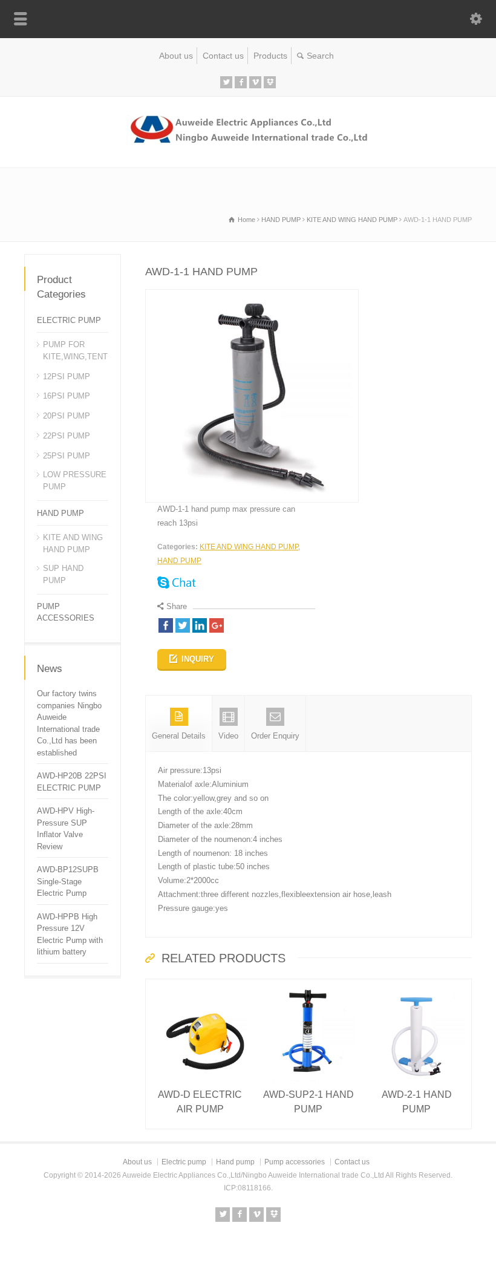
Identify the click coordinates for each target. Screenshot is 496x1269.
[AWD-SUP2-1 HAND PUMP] (308, 986)
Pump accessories (294, 1162)
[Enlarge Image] (252, 296)
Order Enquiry (275, 735)
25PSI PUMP (66, 455)
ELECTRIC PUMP (69, 320)
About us (176, 55)
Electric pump (184, 1162)
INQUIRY (197, 659)
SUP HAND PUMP (63, 574)
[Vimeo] (255, 82)
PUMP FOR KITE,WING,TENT (75, 350)
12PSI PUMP (66, 376)
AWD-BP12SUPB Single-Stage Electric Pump (68, 881)
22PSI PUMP (66, 435)
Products (270, 55)
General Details (179, 735)
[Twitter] (226, 82)
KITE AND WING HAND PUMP (249, 547)
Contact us (223, 55)
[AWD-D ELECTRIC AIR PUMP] (200, 986)
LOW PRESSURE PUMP (74, 480)
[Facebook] (241, 82)
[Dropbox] (270, 82)
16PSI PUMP (66, 395)
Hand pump (235, 1162)
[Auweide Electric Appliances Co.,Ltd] (248, 142)
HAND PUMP (179, 560)
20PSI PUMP (66, 415)
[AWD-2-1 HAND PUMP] (417, 986)
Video (228, 735)
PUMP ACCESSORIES (65, 612)
